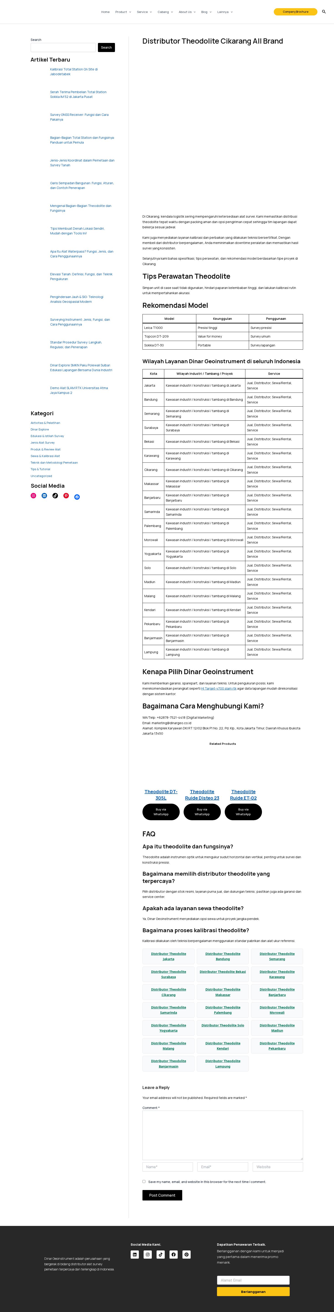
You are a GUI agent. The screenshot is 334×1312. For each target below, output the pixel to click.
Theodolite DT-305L (161, 794)
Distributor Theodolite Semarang (277, 956)
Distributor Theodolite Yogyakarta (168, 1028)
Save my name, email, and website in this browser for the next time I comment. (207, 1182)
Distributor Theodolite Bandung (222, 956)
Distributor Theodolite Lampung (222, 1063)
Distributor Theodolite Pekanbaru (277, 1046)
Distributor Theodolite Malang (168, 1046)
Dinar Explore (40, 429)
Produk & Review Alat (46, 449)
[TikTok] (55, 495)
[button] (295, 11)
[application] (129, 11)
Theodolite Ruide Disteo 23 (202, 794)
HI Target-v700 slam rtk (219, 688)
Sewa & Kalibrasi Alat (45, 456)
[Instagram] (33, 495)
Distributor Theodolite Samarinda (168, 1010)
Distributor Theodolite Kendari (222, 1046)
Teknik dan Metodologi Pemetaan (54, 462)
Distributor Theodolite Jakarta (168, 956)
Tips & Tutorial (40, 469)
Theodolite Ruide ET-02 (243, 794)
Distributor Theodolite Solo (223, 1025)
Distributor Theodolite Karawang (277, 974)
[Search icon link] (324, 12)
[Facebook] (77, 497)
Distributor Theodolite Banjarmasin (168, 1063)
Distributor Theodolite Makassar (222, 992)
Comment (151, 1108)
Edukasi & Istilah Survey (47, 436)
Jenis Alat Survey (43, 442)
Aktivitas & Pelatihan (45, 423)
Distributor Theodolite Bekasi (223, 971)
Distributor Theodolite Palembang (222, 1010)
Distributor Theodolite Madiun (277, 1028)
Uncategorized (41, 476)
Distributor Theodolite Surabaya (168, 974)
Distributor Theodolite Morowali (277, 1010)
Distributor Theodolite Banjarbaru (277, 992)
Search (36, 39)
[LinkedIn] (44, 495)
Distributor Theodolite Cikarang (168, 992)
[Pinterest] (66, 495)
